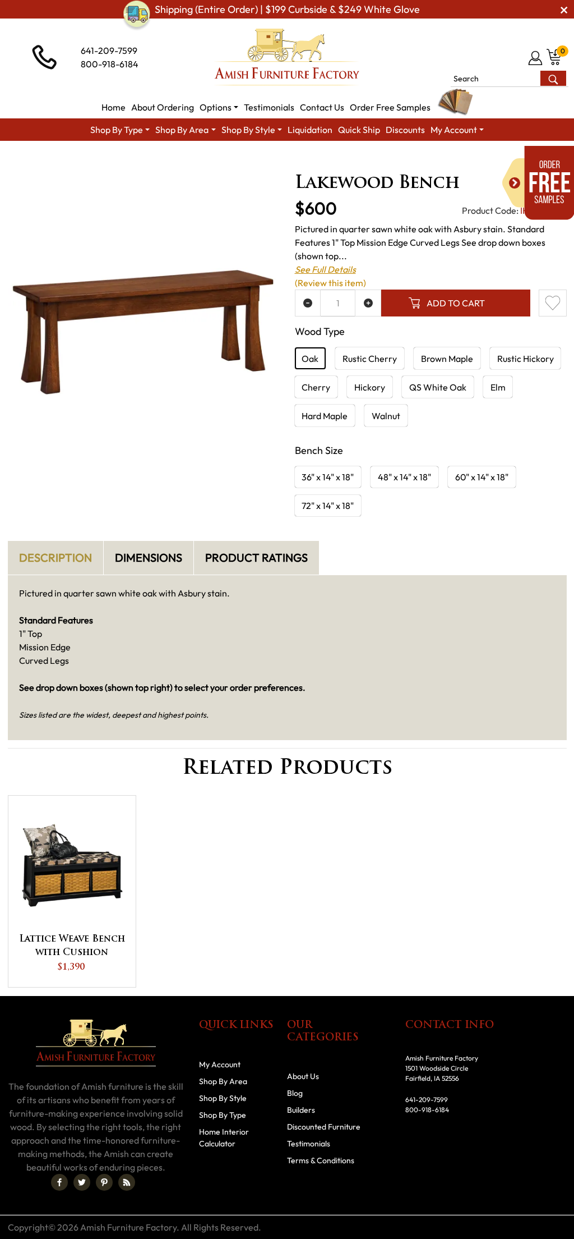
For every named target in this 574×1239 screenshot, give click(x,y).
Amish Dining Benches (431, 161)
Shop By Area (88, 161)
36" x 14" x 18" (328, 477)
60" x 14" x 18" (481, 477)
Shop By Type (222, 1115)
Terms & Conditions (320, 1160)
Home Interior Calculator (224, 1138)
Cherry (316, 387)
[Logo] (287, 57)
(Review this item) (330, 282)
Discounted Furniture (323, 1127)
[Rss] (126, 1182)
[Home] (37, 161)
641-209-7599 (109, 50)
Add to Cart (456, 303)
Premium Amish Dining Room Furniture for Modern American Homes (252, 161)
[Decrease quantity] (308, 303)
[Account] (536, 58)
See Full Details (325, 269)
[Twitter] (81, 1182)
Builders (301, 1110)
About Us (303, 1076)
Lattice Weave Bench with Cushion (72, 946)
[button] (219, 107)
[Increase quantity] (368, 303)
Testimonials (308, 1144)
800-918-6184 (109, 64)
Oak (310, 358)
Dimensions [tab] (148, 557)
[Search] (553, 78)
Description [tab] (55, 557)
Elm (498, 387)
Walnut (386, 415)
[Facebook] (59, 1182)
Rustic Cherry (369, 358)
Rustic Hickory (525, 358)
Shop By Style (223, 1098)
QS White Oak (437, 387)
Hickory (369, 387)
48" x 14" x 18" (404, 477)
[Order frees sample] (538, 183)
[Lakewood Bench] (144, 333)
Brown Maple (447, 358)
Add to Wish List (553, 303)
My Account (219, 1064)
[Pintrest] (104, 1182)
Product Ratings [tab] (256, 557)
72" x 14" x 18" (328, 505)
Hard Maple (325, 415)
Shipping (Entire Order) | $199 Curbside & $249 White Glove (287, 9)
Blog (295, 1093)
